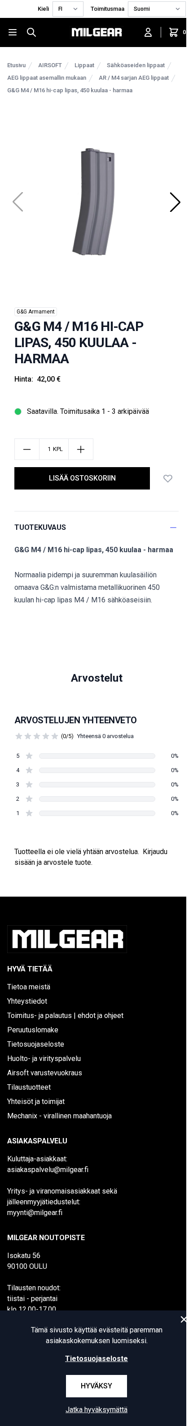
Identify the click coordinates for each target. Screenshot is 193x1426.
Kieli (43, 8)
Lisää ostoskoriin (82, 478)
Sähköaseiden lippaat (136, 65)
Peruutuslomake (32, 1030)
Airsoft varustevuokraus (44, 1073)
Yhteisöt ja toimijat (36, 1101)
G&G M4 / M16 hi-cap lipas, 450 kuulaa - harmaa (69, 90)
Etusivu (16, 65)
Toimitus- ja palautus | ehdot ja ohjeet (65, 1015)
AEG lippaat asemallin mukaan (46, 77)
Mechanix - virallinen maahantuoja (59, 1116)
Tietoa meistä (28, 987)
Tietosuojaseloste (35, 1044)
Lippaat (84, 65)
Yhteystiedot (27, 1001)
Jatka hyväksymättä (96, 1409)
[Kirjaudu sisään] (148, 32)
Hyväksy (96, 1386)
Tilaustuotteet (29, 1087)
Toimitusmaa (107, 8)
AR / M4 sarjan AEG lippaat (134, 77)
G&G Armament (36, 312)
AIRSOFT (50, 65)
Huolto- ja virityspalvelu (44, 1058)
